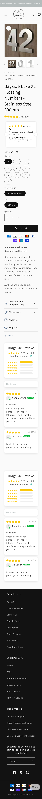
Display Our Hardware (17, 729)
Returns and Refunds (17, 678)
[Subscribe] (31, 761)
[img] (13, 393)
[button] (6, 14)
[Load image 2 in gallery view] (21, 64)
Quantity (8, 211)
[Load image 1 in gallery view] (12, 64)
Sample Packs (13, 621)
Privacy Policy (13, 691)
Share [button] (10, 335)
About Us (11, 601)
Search (10, 665)
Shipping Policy (14, 684)
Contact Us (12, 614)
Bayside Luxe (17, 795)
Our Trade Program (16, 716)
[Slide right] (37, 64)
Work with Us (13, 640)
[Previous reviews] (6, 134)
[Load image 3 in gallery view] (30, 64)
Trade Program (14, 634)
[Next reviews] (35, 134)
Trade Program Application (20, 722)
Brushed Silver (15, 193)
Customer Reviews (15, 608)
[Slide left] (4, 64)
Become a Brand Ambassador (21, 735)
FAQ (8, 672)
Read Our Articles (15, 646)
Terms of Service (15, 697)
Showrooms (12, 627)
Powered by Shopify (27, 795)
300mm (11, 205)
